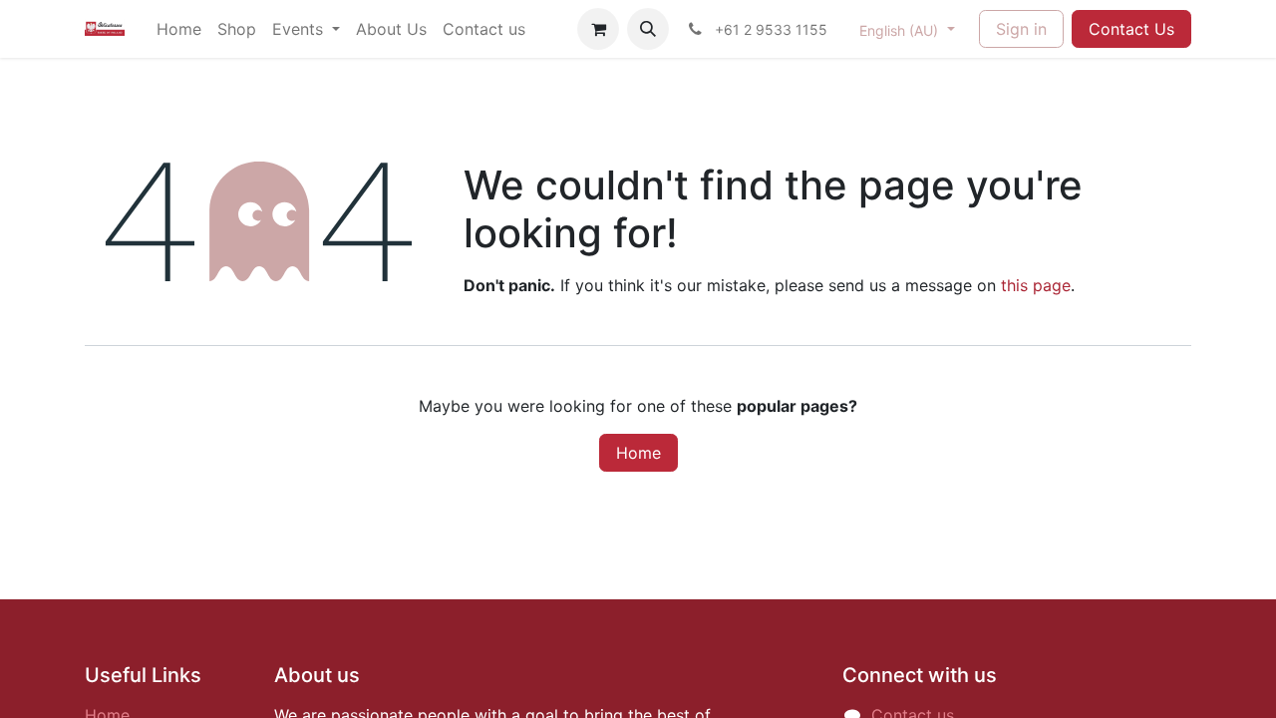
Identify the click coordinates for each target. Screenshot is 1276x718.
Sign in (1021, 29)
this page (1036, 285)
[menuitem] (179, 29)
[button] (648, 29)
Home (638, 453)
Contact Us (1131, 29)
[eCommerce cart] (598, 29)
